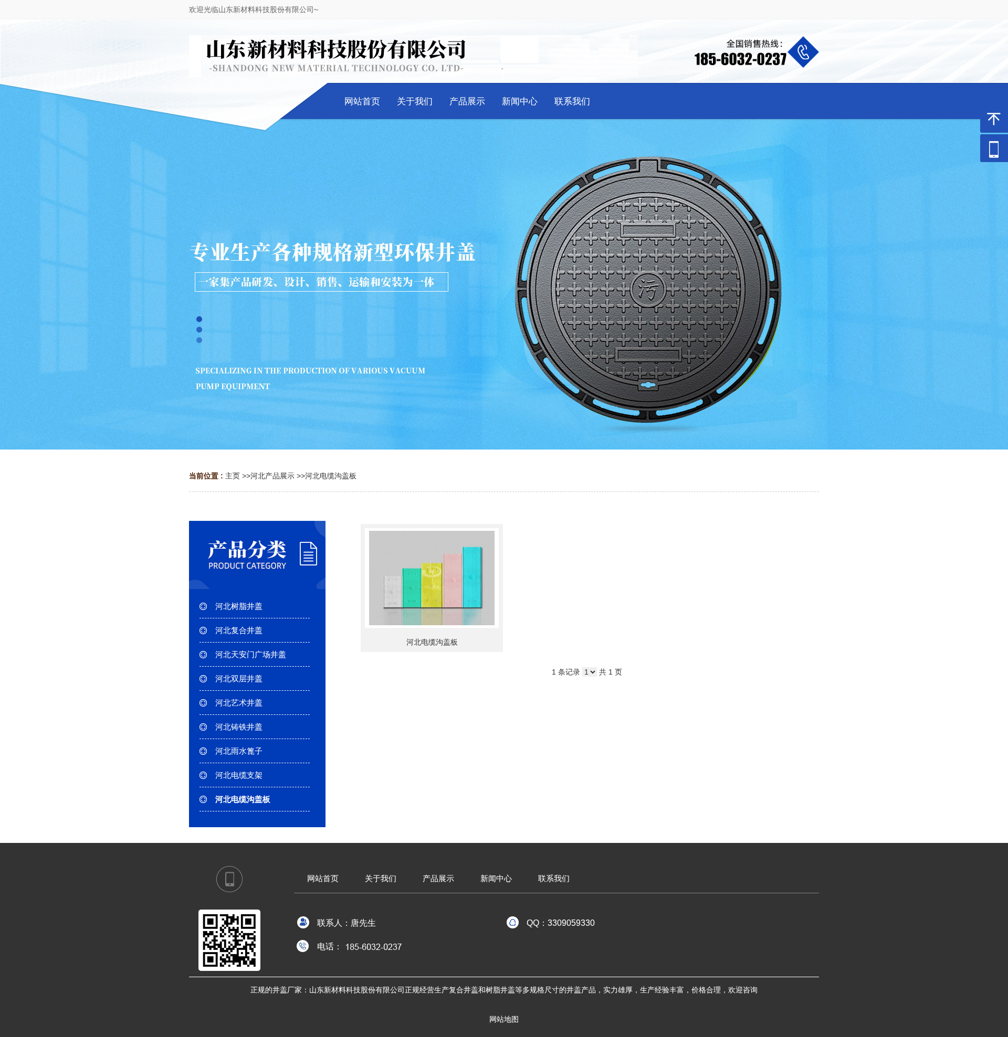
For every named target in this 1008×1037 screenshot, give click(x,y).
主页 (232, 476)
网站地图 (504, 1019)
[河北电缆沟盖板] (432, 578)
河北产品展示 (272, 476)
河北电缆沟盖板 (330, 476)
